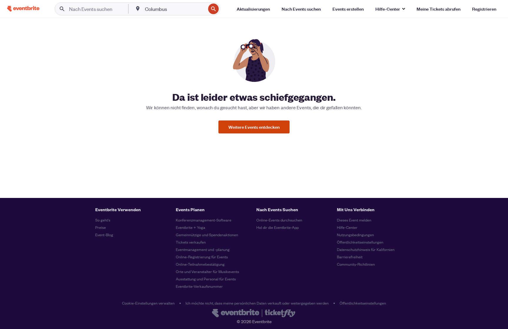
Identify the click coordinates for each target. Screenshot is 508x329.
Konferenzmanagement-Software (203, 220)
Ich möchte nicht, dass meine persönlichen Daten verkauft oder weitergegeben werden (257, 303)
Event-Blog (104, 234)
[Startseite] (23, 8)
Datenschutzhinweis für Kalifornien (366, 249)
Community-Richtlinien (356, 264)
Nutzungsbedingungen (355, 234)
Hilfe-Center (347, 227)
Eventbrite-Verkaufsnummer (199, 286)
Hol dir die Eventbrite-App (277, 227)
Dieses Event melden (354, 220)
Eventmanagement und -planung (203, 249)
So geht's (102, 220)
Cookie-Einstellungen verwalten (148, 303)
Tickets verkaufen (191, 242)
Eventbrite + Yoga (190, 227)
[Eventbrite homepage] (254, 313)
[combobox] (174, 9)
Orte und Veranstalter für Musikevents (207, 271)
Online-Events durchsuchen (279, 220)
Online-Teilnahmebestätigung (200, 264)
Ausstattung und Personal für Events (206, 279)
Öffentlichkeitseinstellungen (360, 242)
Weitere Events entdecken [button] (254, 127)
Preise (100, 227)
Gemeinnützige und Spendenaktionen (207, 234)
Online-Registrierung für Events (202, 256)
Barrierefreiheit (349, 256)
